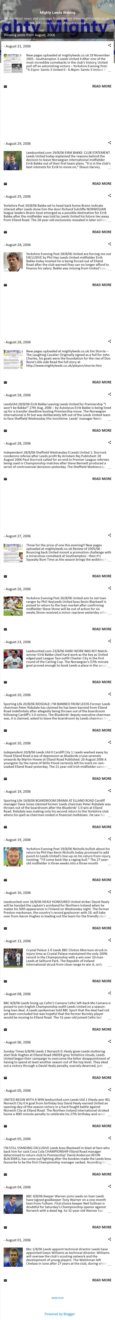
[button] (109, 45)
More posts (57, 1298)
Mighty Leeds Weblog (57, 12)
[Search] (111, 6)
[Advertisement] (57, 115)
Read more (101, 86)
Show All (103, 35)
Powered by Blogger (59, 1314)
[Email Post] (5, 87)
